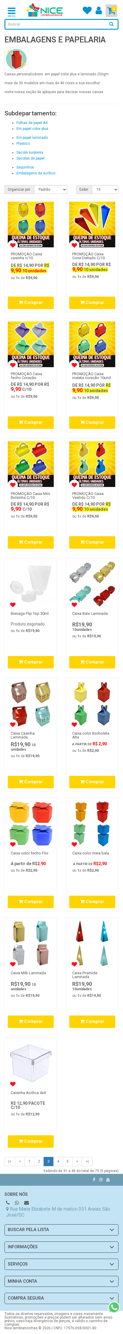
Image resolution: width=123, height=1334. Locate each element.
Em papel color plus (32, 129)
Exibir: (84, 189)
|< (9, 1161)
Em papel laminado (32, 138)
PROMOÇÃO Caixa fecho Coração (26, 376)
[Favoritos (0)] (87, 12)
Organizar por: (19, 189)
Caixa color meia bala (90, 853)
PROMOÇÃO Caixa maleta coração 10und (91, 376)
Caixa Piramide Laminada (84, 975)
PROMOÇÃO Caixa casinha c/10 (26, 256)
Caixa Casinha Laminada (23, 735)
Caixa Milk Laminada (28, 973)
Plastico (23, 143)
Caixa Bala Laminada (90, 613)
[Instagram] (100, 1179)
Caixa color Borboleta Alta (90, 735)
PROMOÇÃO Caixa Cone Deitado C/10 (88, 256)
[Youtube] (108, 1179)
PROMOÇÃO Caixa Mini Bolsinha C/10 (30, 495)
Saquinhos (25, 167)
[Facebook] (94, 1179)
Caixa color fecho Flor (29, 853)
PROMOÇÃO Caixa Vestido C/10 (88, 495)
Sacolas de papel (30, 158)
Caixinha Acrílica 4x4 (28, 1093)
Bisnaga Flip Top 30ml (30, 613)
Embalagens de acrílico (35, 173)
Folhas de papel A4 (31, 123)
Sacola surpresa (29, 152)
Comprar (33, 302)
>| (87, 1161)
